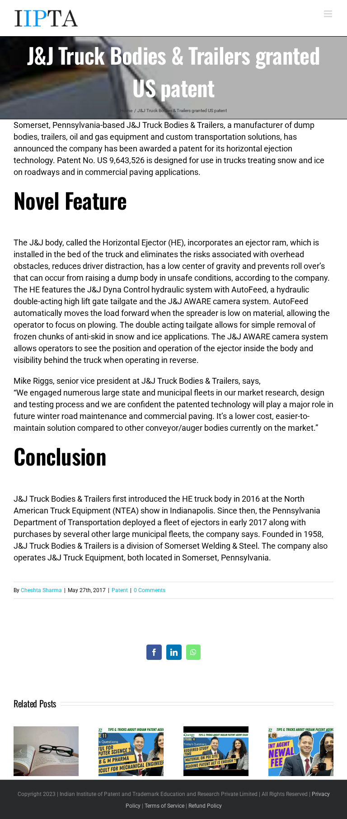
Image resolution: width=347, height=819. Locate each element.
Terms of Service (164, 806)
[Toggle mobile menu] (328, 14)
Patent (120, 590)
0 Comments (149, 590)
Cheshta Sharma (41, 590)
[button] (20, 751)
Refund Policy (205, 806)
